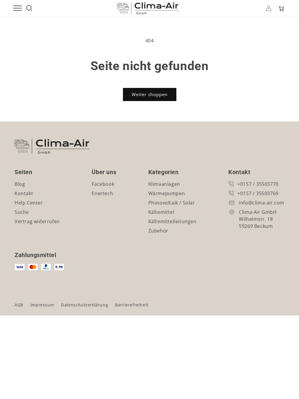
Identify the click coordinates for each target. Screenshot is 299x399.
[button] (280, 8)
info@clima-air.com (261, 203)
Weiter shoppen (150, 94)
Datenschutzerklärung (84, 305)
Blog (20, 184)
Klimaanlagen (164, 184)
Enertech (102, 193)
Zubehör (158, 231)
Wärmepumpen (166, 193)
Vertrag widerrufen (37, 221)
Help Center (29, 203)
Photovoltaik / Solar (171, 203)
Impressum (42, 305)
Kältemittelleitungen (172, 221)
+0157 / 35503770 (258, 184)
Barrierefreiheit (131, 305)
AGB (19, 305)
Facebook (103, 184)
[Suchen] (29, 8)
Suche (22, 212)
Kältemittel (161, 212)
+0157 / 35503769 (258, 193)
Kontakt (24, 193)
